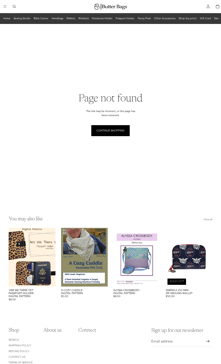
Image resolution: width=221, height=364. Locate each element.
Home (6, 18)
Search (14, 340)
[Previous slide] (13, 257)
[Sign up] (207, 341)
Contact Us (17, 357)
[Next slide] (50, 257)
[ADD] (49, 280)
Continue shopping (110, 130)
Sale (216, 18)
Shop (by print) (188, 18)
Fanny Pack (144, 18)
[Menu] (5, 6)
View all (208, 219)
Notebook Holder (102, 18)
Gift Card (205, 18)
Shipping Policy (20, 345)
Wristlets (83, 18)
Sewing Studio (22, 18)
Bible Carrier (41, 18)
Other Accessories (164, 18)
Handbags (57, 18)
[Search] (14, 6)
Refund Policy (19, 351)
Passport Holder (125, 18)
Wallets (70, 18)
